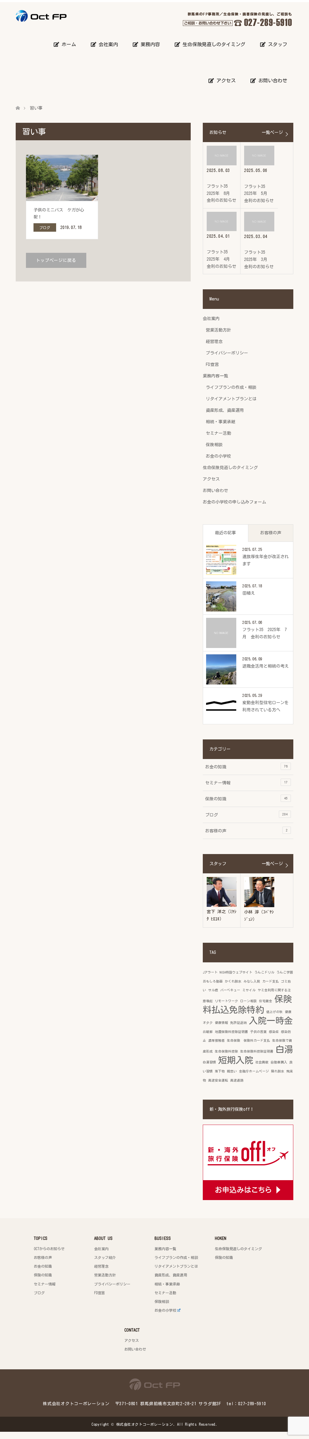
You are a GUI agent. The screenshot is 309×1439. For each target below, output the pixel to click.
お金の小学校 (218, 456)
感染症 (274, 1031)
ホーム (67, 44)
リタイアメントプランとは (231, 399)
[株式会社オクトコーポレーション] (67, 16)
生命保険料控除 (226, 1051)
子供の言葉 (258, 1031)
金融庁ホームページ (254, 1071)
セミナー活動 (218, 433)
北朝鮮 (208, 1031)
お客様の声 (270, 533)
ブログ (246, 814)
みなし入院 (252, 981)
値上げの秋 (274, 1011)
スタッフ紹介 (105, 1257)
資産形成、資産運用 (225, 410)
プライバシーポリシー (227, 353)
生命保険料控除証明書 (256, 1051)
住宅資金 (265, 1000)
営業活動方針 (218, 330)
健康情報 (221, 1022)
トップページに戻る (56, 260)
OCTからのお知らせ (49, 1248)
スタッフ (276, 44)
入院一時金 (271, 1020)
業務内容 (149, 44)
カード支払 (270, 981)
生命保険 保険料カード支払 (248, 1040)
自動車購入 (279, 1062)
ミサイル (249, 990)
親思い (232, 1071)
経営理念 (214, 341)
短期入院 (235, 1060)
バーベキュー (230, 990)
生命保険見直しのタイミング (212, 44)
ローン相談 (248, 1000)
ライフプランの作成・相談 (231, 387)
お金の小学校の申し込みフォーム (234, 502)
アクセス (225, 80)
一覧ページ (272, 132)
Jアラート (210, 972)
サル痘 (213, 990)
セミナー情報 (246, 782)
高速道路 (237, 1080)
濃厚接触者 (216, 1040)
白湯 (284, 1049)
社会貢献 (262, 1062)
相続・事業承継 (220, 422)
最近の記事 (225, 533)
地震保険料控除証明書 (231, 1031)
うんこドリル (264, 972)
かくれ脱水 (233, 981)
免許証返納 (238, 1022)
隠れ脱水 (277, 1071)
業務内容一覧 (215, 376)
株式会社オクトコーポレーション (144, 1424)
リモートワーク (226, 1000)
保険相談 (214, 445)
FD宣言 (212, 364)
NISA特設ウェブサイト (236, 972)
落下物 (220, 1071)
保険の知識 (246, 798)
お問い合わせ (271, 80)
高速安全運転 (218, 1080)
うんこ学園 (284, 972)
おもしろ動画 (213, 981)
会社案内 (107, 44)
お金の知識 (246, 766)
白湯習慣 (209, 1062)
